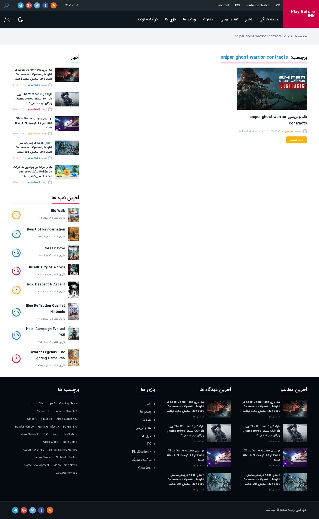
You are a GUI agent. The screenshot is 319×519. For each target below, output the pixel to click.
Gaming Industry (48, 426)
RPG (45, 434)
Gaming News (68, 403)
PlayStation (70, 434)
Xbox (42, 403)
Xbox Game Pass (66, 473)
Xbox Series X (30, 434)
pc (33, 403)
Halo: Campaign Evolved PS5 (45, 332)
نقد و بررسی (229, 19)
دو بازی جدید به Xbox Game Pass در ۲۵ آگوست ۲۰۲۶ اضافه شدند (33, 123)
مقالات (208, 19)
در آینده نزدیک (147, 19)
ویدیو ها (189, 19)
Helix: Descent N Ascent (45, 284)
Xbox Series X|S (66, 419)
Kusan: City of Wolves (47, 267)
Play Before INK (303, 14)
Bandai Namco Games (63, 450)
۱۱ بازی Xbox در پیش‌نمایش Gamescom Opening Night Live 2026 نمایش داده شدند (34, 147)
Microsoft (43, 411)
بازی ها (170, 19)
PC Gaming (70, 426)
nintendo (46, 419)
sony (56, 434)
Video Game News (65, 465)
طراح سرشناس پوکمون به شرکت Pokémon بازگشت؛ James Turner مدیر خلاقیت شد (32, 172)
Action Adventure (33, 450)
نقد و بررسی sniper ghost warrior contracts (278, 120)
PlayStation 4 (141, 451)
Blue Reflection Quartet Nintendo (45, 309)
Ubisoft (32, 419)
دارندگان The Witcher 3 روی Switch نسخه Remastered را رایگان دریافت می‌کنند (33, 99)
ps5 (52, 403)
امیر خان (289, 131)
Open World (50, 442)
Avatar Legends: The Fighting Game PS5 (48, 355)
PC (278, 5)
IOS (237, 5)
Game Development (36, 465)
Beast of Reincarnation (46, 229)
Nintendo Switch (258, 5)
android (223, 5)
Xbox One (144, 468)
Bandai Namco (24, 426)
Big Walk (58, 211)
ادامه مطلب (296, 140)
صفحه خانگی (270, 19)
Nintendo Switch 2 (65, 411)
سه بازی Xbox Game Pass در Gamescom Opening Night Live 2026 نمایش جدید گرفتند (33, 74)
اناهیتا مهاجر (34, 85)
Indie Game (70, 442)
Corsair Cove (54, 248)
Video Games (43, 457)
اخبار (248, 19)
